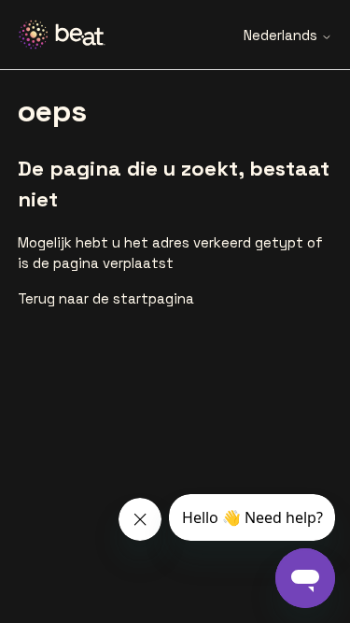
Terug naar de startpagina (106, 298)
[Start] (69, 35)
